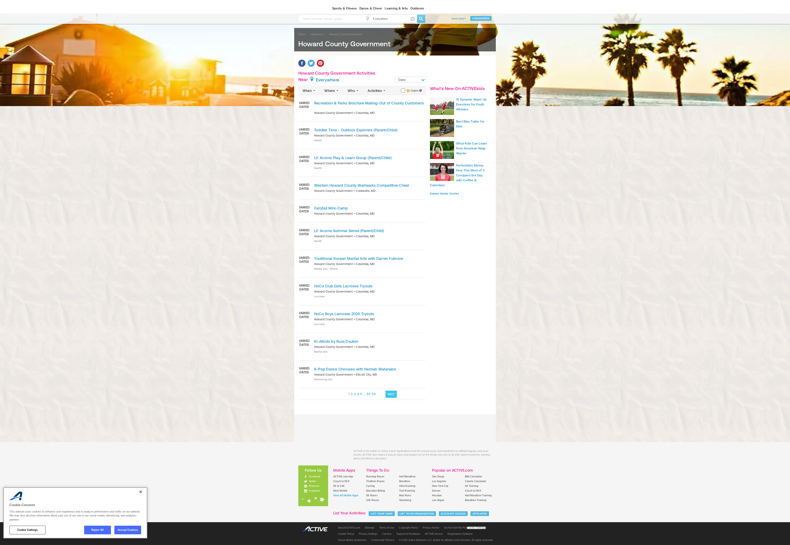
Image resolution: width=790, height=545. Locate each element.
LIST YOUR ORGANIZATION (417, 513)
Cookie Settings (27, 529)
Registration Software (460, 533)
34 (374, 394)
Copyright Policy (408, 527)
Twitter (312, 481)
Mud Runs (405, 495)
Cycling (370, 486)
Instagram (314, 490)
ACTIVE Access (434, 533)
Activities (375, 91)
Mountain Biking (375, 490)
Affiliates (480, 513)
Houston (437, 495)
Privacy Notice (431, 527)
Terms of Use (386, 527)
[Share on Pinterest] (320, 63)
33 (369, 394)
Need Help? (459, 18)
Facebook (314, 476)
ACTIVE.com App (343, 476)
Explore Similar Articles (444, 193)
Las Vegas (438, 500)
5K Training (472, 486)
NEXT (391, 394)
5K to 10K (339, 486)
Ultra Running (407, 486)
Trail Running (407, 490)
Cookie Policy (346, 533)
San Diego (438, 476)
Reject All (97, 529)
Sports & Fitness (344, 8)
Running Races (375, 476)
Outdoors (417, 8)
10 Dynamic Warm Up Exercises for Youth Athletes (471, 104)
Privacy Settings (368, 533)
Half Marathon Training (478, 495)
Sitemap (369, 527)
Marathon (404, 481)
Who (352, 91)
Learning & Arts (396, 8)
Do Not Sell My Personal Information (465, 527)
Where (330, 91)
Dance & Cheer (370, 8)
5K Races (372, 495)
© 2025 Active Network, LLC (415, 540)
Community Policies (382, 540)
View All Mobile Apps (345, 495)
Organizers (480, 18)
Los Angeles (439, 481)
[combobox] (410, 79)
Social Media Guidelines (352, 540)
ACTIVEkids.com (310, 8)
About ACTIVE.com (349, 527)
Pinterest (314, 486)
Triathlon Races (375, 481)
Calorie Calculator (475, 481)
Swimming (405, 500)
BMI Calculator (473, 476)
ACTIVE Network (317, 529)
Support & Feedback (408, 533)
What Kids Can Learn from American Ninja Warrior (471, 148)
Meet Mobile (340, 490)
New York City (440, 486)
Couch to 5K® (341, 481)
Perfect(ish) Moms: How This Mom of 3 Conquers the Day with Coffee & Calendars (457, 175)
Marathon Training (475, 500)
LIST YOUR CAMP (382, 513)
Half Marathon (407, 476)
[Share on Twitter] (311, 63)
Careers (387, 533)
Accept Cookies (128, 529)
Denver (436, 490)
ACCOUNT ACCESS (453, 513)
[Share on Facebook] (302, 63)
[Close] (140, 491)
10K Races (372, 500)
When (308, 91)
